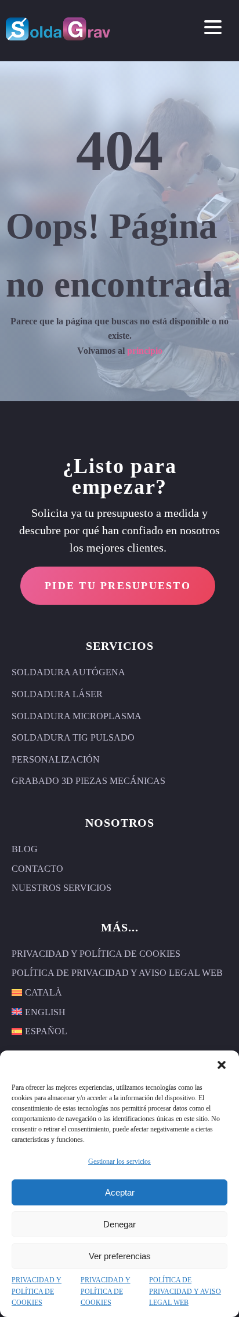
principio (144, 351)
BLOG (25, 849)
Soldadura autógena (68, 672)
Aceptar (120, 1192)
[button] (221, 1065)
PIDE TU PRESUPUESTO (118, 585)
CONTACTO (37, 869)
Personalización (56, 759)
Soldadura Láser (57, 694)
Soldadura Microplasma (77, 716)
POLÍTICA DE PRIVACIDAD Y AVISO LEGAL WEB (185, 1291)
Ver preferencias (120, 1256)
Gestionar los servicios (119, 1161)
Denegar (119, 1224)
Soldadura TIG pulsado (73, 737)
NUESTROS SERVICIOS (61, 888)
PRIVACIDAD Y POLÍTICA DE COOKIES (36, 1291)
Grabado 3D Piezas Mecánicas (88, 781)
